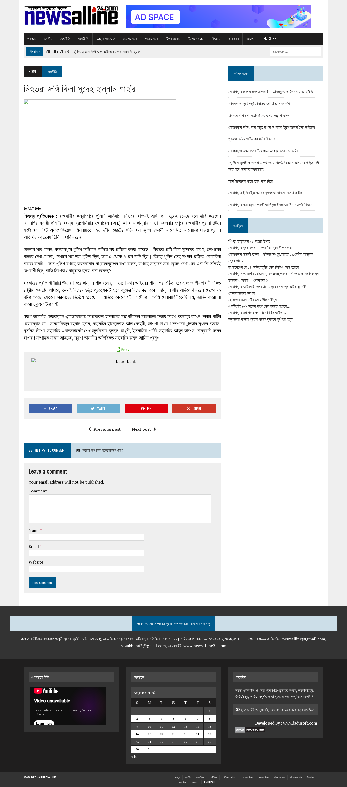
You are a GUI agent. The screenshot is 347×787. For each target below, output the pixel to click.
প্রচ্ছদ (31, 39)
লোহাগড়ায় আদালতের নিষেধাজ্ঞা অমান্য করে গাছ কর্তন (263, 151)
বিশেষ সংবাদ (196, 39)
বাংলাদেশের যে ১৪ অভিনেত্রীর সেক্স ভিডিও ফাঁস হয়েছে (263, 267)
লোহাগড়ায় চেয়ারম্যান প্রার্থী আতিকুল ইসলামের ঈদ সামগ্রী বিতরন (270, 204)
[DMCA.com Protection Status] (250, 729)
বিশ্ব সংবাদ (173, 39)
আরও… (251, 39)
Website (36, 562)
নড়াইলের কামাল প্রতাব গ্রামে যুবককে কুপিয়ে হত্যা (260, 319)
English (270, 39)
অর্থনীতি (83, 39)
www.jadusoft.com (300, 723)
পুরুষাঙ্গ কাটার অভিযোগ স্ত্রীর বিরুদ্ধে (251, 139)
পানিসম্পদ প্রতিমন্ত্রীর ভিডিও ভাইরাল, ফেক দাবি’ (259, 103)
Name (34, 530)
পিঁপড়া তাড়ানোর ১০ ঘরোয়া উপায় (249, 241)
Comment (38, 491)
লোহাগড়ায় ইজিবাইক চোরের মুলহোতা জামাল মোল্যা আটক (265, 192)
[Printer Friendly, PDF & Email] (122, 349)
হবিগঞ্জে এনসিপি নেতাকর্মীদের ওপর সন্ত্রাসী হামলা (259, 115)
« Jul (135, 756)
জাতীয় (48, 39)
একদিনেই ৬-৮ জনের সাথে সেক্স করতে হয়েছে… (259, 306)
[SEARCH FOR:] (295, 51)
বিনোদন (216, 39)
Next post (141, 429)
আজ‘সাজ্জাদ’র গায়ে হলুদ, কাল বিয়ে (250, 181)
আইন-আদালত (106, 39)
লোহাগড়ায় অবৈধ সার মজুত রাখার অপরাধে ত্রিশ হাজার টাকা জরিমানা (271, 127)
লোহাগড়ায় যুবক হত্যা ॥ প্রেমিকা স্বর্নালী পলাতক (260, 247)
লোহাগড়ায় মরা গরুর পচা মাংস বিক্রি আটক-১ (257, 312)
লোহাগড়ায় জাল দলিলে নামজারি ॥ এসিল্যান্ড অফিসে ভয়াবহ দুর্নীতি (270, 91)
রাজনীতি (65, 39)
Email (34, 546)
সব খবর (234, 39)
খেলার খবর (151, 39)
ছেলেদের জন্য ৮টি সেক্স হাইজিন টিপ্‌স (252, 299)
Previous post (107, 429)
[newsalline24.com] (71, 15)
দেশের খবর (130, 39)
